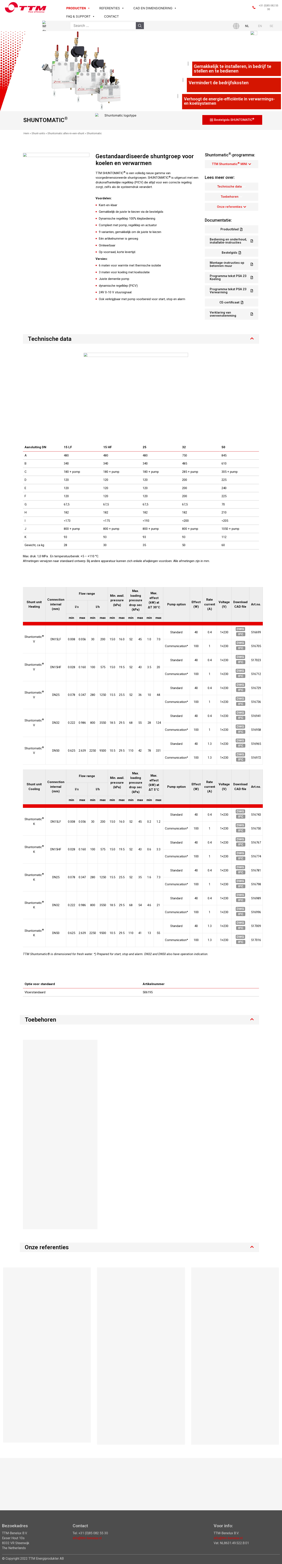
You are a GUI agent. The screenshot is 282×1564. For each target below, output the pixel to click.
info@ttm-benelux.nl (87, 1538)
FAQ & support (78, 16)
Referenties (109, 8)
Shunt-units (38, 133)
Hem (26, 133)
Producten (76, 8)
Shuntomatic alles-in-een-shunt (65, 133)
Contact (111, 16)
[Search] (140, 25)
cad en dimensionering (152, 8)
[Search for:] (103, 26)
